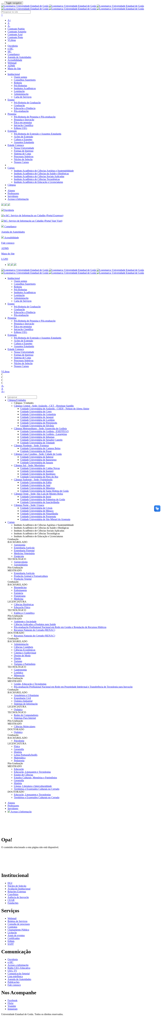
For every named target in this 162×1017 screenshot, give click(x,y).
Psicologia (19, 740)
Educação (19, 769)
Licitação (12, 932)
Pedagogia (19, 760)
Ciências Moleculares (24, 726)
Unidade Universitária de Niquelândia (39, 513)
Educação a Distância (24, 108)
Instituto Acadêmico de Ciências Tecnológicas (37, 179)
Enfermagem (20, 590)
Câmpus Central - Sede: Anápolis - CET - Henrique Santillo (44, 405)
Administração (21, 94)
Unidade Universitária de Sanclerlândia (39, 502)
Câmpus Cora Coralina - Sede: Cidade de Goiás (38, 454)
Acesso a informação (18, 965)
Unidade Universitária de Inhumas (37, 437)
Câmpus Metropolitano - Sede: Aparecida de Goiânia (40, 428)
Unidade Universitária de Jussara (36, 462)
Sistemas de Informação (26, 703)
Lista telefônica (15, 976)
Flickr (10, 1003)
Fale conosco (7, 243)
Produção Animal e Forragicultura (31, 576)
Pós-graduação (21, 111)
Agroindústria (21, 564)
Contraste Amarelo (17, 31)
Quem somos (20, 77)
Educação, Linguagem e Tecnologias (32, 772)
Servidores (13, 196)
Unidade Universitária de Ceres (36, 411)
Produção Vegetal (22, 579)
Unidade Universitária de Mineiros (37, 488)
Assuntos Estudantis (24, 142)
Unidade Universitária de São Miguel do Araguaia (45, 519)
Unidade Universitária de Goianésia (38, 414)
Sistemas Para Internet (25, 718)
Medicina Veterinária (24, 553)
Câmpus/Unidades (17, 400)
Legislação (19, 91)
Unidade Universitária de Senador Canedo (41, 439)
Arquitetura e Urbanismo (26, 695)
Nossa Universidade (24, 148)
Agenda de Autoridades (19, 57)
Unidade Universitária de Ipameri (36, 471)
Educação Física (22, 607)
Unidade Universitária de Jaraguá (36, 417)
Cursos (11, 168)
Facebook (12, 1000)
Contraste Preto (15, 37)
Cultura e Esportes (23, 139)
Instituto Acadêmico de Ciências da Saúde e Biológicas (41, 173)
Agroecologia (21, 562)
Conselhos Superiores (25, 80)
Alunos (11, 190)
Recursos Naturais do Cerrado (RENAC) (34, 630)
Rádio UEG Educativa (19, 968)
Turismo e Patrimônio (24, 664)
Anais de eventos (16, 935)
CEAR (11, 900)
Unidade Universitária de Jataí (35, 485)
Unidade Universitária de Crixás (36, 508)
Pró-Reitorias (20, 85)
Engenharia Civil (22, 698)
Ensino (11, 99)
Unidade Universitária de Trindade (37, 442)
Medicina (18, 598)
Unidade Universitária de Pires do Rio (39, 476)
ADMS (11, 65)
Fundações (13, 903)
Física (17, 746)
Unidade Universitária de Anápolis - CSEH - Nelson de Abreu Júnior (54, 408)
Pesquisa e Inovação (24, 119)
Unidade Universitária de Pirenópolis (38, 422)
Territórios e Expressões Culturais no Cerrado (36, 789)
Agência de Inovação (18, 897)
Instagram (12, 1009)
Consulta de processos (19, 924)
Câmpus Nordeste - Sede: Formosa (31, 445)
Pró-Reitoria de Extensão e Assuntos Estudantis (37, 133)
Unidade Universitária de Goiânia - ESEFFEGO (44, 431)
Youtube (12, 1006)
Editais (11, 941)
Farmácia (18, 593)
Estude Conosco (16, 145)
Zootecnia (19, 556)
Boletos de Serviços (17, 921)
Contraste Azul (15, 34)
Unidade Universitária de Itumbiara (37, 474)
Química (18, 709)
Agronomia (19, 545)
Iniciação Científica (23, 125)
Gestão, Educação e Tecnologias (30, 684)
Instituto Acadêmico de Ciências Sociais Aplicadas (39, 176)
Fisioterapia (19, 596)
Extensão (12, 131)
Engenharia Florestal (24, 550)
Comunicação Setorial (19, 973)
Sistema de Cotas (22, 153)
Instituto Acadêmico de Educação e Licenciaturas (38, 182)
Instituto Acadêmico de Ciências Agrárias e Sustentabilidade (44, 170)
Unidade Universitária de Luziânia (37, 420)
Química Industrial (23, 701)
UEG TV (12, 970)
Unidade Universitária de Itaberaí (36, 457)
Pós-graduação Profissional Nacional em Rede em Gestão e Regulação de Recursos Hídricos (60, 627)
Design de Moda (22, 655)
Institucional (14, 74)
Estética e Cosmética (24, 613)
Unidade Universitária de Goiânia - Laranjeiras (43, 434)
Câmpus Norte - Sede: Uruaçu (29, 505)
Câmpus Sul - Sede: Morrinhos (29, 465)
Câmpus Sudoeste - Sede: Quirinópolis (33, 479)
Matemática (19, 757)
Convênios (13, 894)
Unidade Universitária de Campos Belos (40, 448)
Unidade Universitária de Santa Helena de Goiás (44, 491)
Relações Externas (17, 891)
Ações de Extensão (23, 136)
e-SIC (10, 48)
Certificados (14, 938)
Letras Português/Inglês (25, 755)
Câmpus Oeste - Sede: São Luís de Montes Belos (38, 493)
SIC (10, 51)
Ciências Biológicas (24, 604)
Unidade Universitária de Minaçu (36, 510)
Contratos (12, 927)
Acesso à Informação (18, 199)
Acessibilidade (15, 60)
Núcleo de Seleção (23, 159)
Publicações (13, 982)
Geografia (19, 749)
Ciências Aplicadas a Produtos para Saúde (35, 624)
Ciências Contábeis (23, 647)
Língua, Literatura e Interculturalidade (33, 786)
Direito (17, 658)
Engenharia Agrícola (24, 547)
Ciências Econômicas (24, 650)
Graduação (19, 105)
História (18, 752)
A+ (9, 20)
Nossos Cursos (21, 162)
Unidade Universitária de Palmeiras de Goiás (42, 499)
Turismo (18, 661)
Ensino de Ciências (23, 774)
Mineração (19, 675)
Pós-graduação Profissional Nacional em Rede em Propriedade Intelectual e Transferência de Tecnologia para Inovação (73, 686)
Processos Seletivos (23, 156)
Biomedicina (20, 587)
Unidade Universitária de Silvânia (37, 425)
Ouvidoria (13, 45)
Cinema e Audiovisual (25, 652)
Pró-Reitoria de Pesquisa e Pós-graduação (35, 116)
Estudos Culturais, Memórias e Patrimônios (35, 777)
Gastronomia (20, 669)
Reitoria (18, 82)
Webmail (12, 62)
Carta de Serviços (22, 97)
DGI (10, 883)
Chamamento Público (18, 929)
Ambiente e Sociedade (25, 621)
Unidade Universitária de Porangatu (38, 516)
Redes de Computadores (26, 715)
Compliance (14, 54)
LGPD (4, 259)
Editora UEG (20, 128)
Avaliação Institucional (19, 888)
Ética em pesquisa (23, 122)
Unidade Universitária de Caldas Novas (40, 468)
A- (9, 26)
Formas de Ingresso (23, 150)
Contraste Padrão (16, 28)
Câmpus (12, 185)
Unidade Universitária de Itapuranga (38, 459)
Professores (13, 193)
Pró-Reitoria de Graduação (27, 102)
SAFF (11, 944)
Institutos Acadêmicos (25, 88)
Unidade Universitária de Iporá (35, 496)
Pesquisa (12, 114)
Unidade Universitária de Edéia (36, 482)
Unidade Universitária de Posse (36, 451)
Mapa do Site (14, 68)
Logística (18, 672)
